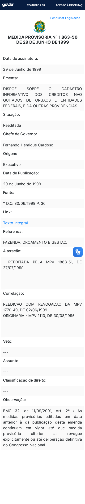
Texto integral (15, 222)
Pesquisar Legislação (65, 18)
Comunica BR (36, 5)
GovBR (8, 5)
